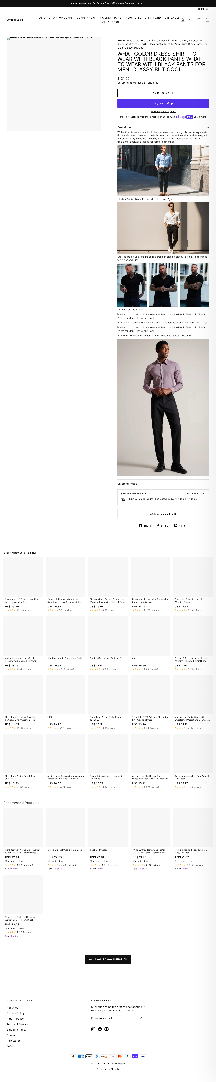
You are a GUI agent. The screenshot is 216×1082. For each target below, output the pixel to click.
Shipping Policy (16, 1029)
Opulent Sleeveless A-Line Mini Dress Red (106, 777)
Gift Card (153, 17)
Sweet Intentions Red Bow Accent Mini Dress (192, 777)
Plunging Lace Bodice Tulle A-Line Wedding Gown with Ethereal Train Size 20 (107, 601)
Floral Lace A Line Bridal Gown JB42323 (105, 718)
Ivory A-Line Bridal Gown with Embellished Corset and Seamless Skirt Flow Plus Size (192, 719)
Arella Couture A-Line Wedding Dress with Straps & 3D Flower (20, 659)
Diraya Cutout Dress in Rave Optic (65, 850)
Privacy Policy (15, 1013)
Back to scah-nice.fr (110, 959)
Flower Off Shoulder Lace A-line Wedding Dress (191, 600)
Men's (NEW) (86, 17)
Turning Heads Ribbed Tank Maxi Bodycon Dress (192, 851)
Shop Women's (61, 17)
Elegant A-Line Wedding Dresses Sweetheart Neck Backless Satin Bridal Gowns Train (64, 601)
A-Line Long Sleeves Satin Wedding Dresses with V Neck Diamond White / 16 (65, 777)
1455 (49, 717)
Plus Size (133, 17)
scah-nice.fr (15, 20)
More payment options (163, 111)
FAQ (9, 1046)
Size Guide (14, 1040)
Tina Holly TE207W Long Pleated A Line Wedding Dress (150, 718)
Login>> (15, 868)
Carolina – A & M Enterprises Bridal (65, 658)
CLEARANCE (111, 21)
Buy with (163, 103)
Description (124, 127)
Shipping (123, 82)
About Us (12, 1007)
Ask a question (163, 513)
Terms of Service (17, 1024)
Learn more (200, 116)
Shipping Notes (127, 483)
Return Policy (15, 1018)
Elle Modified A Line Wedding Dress (107, 658)
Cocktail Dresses (98, 850)
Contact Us (14, 1035)
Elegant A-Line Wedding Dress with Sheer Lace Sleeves (150, 600)
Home (41, 17)
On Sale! (172, 17)
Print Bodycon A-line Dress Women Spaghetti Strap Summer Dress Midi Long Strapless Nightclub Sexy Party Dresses (22, 851)
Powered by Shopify (108, 1069)
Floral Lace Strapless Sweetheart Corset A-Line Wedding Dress (22, 718)
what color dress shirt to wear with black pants (156, 40)
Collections (111, 17)
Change (198, 493)
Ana (134, 658)
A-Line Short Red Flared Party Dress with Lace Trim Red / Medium (150, 777)
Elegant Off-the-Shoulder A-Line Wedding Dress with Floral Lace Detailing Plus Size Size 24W (191, 660)
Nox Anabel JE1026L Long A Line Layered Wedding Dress (22, 600)
